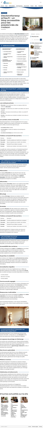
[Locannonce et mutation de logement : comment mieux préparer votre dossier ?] (14, 400)
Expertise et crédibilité (21, 54)
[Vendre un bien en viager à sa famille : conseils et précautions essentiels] (32, 53)
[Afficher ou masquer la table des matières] (21, 45)
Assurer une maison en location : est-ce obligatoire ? (36, 64)
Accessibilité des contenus (20, 52)
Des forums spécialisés (21, 69)
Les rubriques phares (7, 51)
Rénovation (6, 63)
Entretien (5, 69)
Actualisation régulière (21, 56)
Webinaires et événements (19, 74)
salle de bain (8, 106)
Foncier (35, 50)
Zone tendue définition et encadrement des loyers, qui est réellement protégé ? (24, 411)
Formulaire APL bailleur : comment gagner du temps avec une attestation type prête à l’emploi (4, 410)
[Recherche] (38, 2)
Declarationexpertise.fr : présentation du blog (7, 49)
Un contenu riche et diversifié (7, 54)
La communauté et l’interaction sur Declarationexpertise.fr (20, 64)
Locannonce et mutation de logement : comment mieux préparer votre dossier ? (14, 411)
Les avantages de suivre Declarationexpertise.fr (20, 49)
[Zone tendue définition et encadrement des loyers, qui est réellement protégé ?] (24, 400)
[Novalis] (7, 2)
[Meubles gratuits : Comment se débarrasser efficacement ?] (32, 47)
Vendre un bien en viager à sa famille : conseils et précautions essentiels (38, 53)
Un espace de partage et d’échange (21, 67)
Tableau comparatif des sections (8, 57)
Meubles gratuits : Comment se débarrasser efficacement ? (38, 47)
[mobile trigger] (2, 2)
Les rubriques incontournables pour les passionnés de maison (7, 60)
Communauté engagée (21, 58)
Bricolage (5, 67)
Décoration (6, 65)
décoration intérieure (19, 33)
